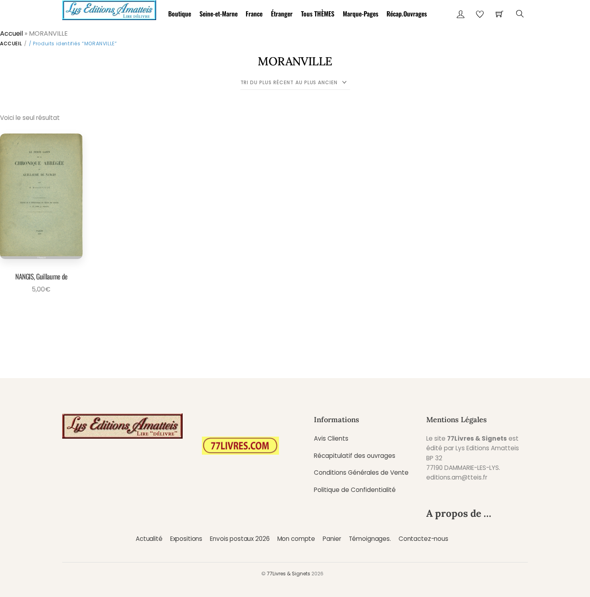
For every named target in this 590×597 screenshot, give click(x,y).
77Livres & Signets (288, 573)
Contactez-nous (423, 538)
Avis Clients (331, 438)
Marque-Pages (360, 13)
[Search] (520, 14)
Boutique (179, 13)
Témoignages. (370, 538)
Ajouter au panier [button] (39, 311)
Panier (332, 538)
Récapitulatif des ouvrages (354, 455)
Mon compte (296, 538)
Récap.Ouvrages (407, 13)
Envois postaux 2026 (239, 538)
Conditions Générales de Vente (361, 472)
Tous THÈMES (317, 13)
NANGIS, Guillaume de (41, 276)
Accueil (11, 33)
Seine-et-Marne (218, 13)
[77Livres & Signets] (109, 8)
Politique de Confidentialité (355, 490)
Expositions (186, 538)
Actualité (149, 538)
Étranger (282, 13)
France (254, 13)
